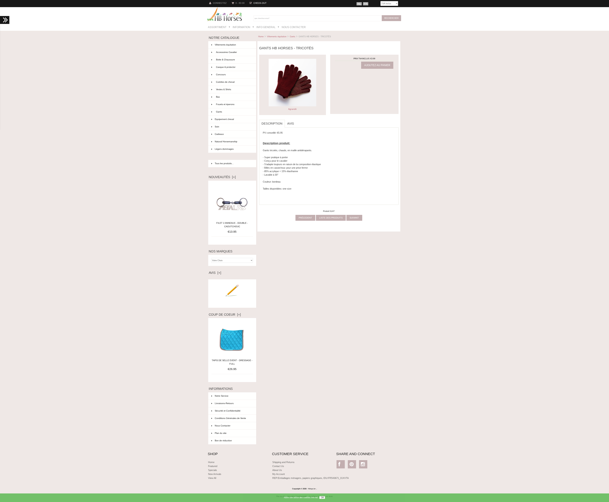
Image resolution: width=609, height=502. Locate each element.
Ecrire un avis (232, 303)
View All (212, 478)
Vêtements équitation (276, 36)
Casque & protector (234, 67)
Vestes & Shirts (234, 89)
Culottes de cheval (234, 82)
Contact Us (278, 466)
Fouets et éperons (234, 104)
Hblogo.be (312, 489)
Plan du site (220, 433)
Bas (234, 97)
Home (261, 36)
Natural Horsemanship (233, 141)
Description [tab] (272, 123)
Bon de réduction (223, 440)
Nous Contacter (294, 27)
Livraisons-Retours (224, 403)
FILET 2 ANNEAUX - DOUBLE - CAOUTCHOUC (232, 225)
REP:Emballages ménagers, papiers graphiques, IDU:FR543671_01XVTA (310, 478)
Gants (292, 36)
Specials (212, 470)
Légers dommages (233, 149)
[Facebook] (340, 465)
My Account (278, 474)
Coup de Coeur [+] (225, 314)
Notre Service (221, 396)
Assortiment (217, 27)
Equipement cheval (233, 119)
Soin (233, 127)
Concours (234, 74)
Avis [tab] (290, 123)
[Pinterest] (352, 465)
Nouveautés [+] (222, 177)
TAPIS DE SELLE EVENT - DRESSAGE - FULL (232, 362)
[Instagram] (363, 465)
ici (316, 497)
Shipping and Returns (283, 462)
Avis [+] (215, 272)
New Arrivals (214, 474)
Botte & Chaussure (234, 59)
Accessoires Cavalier (234, 52)
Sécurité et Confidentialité (227, 411)
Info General (265, 27)
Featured (212, 466)
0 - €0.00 (240, 3)
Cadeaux (233, 134)
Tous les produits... (224, 163)
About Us (277, 470)
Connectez (220, 3)
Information (241, 27)
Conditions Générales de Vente (230, 418)
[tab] (298, 122)
